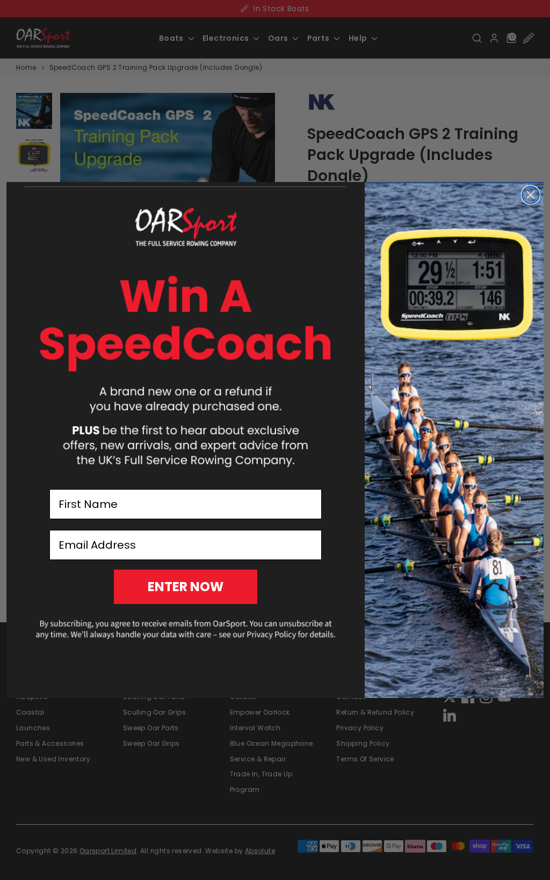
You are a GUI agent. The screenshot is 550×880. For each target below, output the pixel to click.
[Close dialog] (530, 194)
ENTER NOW (185, 586)
